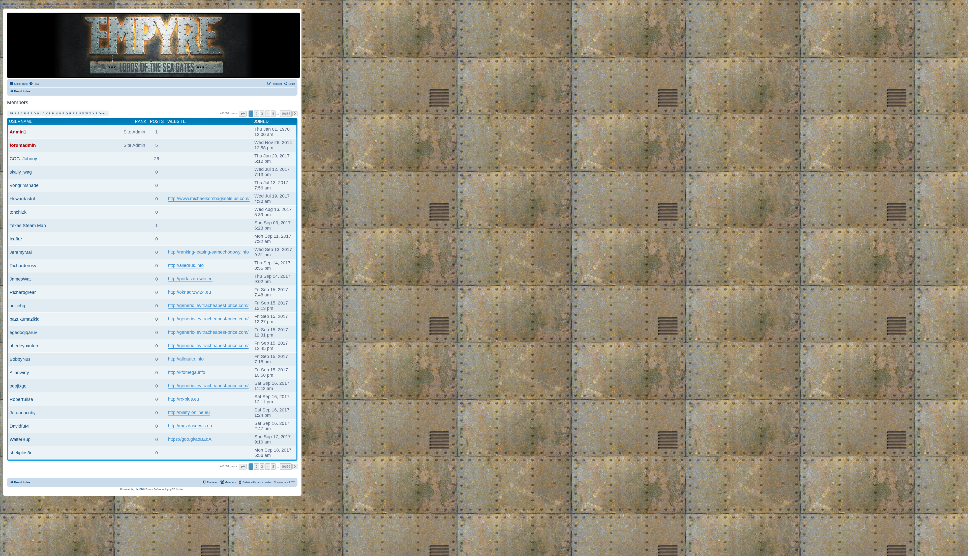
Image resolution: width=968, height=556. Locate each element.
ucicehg (17, 305)
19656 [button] (285, 113)
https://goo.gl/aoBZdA (189, 439)
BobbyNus (20, 359)
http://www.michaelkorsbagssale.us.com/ (209, 198)
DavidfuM (19, 426)
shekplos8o (21, 452)
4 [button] (267, 113)
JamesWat (20, 279)
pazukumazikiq (25, 319)
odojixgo (18, 385)
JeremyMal (21, 252)
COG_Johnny (23, 158)
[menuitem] (34, 84)
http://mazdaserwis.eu (190, 425)
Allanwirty (19, 372)
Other (102, 113)
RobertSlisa (21, 399)
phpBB (139, 489)
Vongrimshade (24, 185)
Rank (140, 121)
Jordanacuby (23, 412)
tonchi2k (18, 212)
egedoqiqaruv (23, 332)
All (11, 113)
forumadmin (23, 145)
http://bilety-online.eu (189, 412)
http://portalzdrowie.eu (190, 278)
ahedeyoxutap (24, 345)
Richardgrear (23, 292)
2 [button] (256, 113)
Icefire (16, 238)
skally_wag (21, 172)
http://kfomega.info (186, 372)
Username (21, 121)
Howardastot (22, 198)
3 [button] (262, 113)
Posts (157, 121)
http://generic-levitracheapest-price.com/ (208, 305)
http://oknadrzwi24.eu (189, 292)
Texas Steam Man (28, 225)
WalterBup (20, 439)
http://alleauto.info (186, 359)
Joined (261, 121)
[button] (243, 114)
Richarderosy (23, 265)
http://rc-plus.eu (183, 399)
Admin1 (18, 131)
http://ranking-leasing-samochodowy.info (208, 252)
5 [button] (273, 113)
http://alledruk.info (186, 265)
